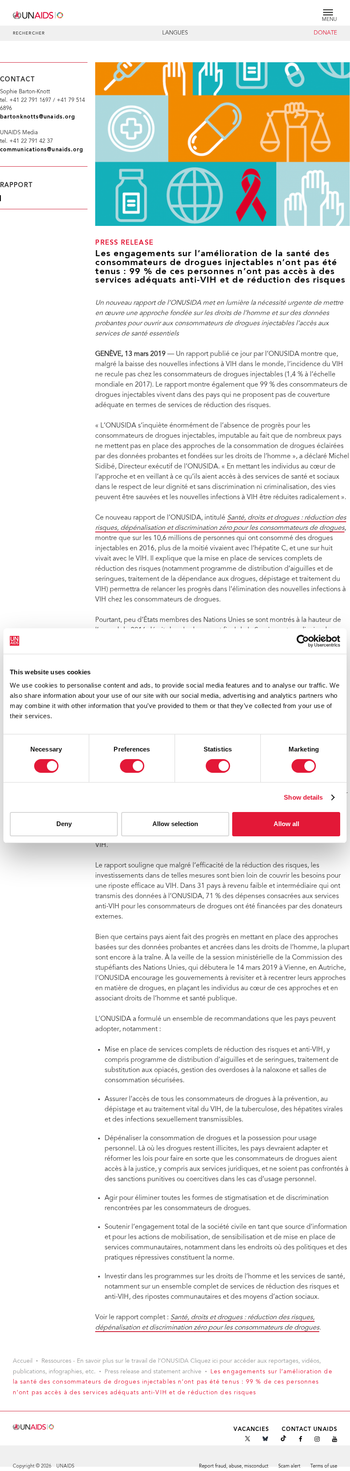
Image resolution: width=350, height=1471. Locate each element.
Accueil (22, 1361)
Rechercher (29, 34)
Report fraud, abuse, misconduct (233, 1466)
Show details (303, 797)
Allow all (286, 823)
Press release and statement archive (153, 1372)
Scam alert (289, 1466)
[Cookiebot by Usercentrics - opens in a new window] (302, 640)
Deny (64, 823)
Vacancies (251, 1429)
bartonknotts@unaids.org (37, 117)
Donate (325, 33)
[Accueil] (38, 14)
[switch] (132, 766)
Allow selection (175, 823)
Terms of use (323, 1466)
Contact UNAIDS (309, 1429)
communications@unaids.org (42, 150)
